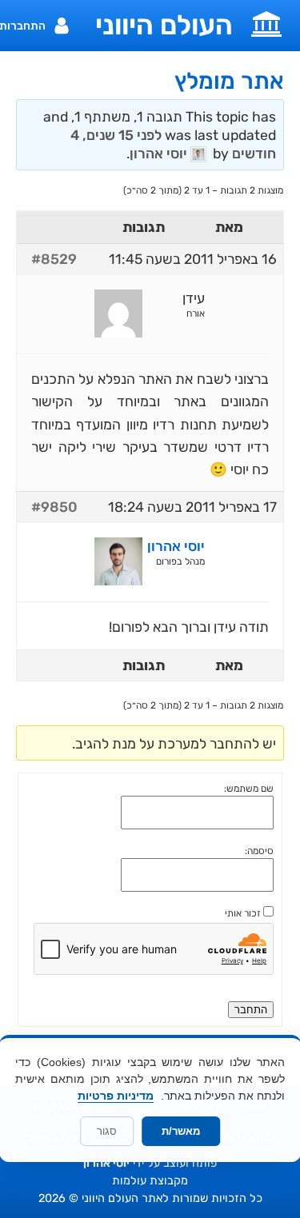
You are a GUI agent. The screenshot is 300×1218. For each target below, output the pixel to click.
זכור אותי (243, 913)
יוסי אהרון (106, 1163)
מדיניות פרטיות (116, 1095)
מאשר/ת (181, 1131)
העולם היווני (164, 25)
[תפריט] (266, 22)
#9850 (54, 507)
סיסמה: (259, 851)
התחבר (250, 1010)
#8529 (54, 259)
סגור (107, 1131)
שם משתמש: (249, 788)
